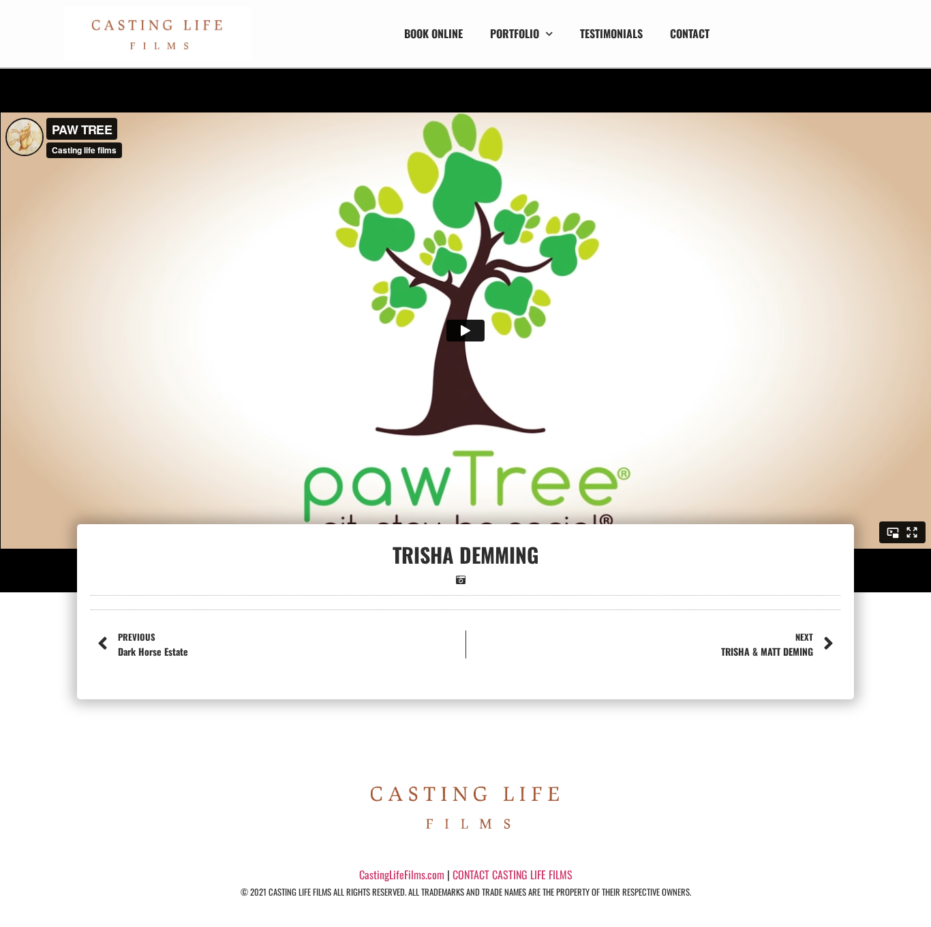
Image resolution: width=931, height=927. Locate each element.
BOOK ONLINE (433, 33)
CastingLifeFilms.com (401, 874)
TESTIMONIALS (611, 33)
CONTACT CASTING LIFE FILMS (513, 874)
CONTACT (689, 33)
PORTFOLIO (514, 33)
